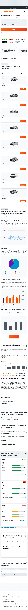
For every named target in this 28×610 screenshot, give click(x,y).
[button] (26, 7)
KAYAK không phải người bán (8, 601)
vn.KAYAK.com (5, 585)
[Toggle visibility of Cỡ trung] (17, 272)
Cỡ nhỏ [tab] (3, 355)
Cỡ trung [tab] (9, 355)
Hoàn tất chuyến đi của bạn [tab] (9, 541)
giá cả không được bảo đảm (7, 597)
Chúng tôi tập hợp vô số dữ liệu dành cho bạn (12, 604)
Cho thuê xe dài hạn (8, 552)
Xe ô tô (11, 585)
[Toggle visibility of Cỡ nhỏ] (7, 272)
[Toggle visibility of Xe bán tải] (17, 274)
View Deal (23, 88)
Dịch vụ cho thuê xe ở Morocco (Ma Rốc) (13, 586)
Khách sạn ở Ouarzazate (8, 551)
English (14, 8)
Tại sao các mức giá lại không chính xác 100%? (12, 606)
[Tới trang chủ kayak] (8, 11)
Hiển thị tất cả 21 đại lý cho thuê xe (8, 527)
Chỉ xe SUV (5, 33)
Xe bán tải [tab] (24, 355)
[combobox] (6, 18)
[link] (14, 336)
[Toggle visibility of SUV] (6, 274)
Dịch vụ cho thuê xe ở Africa (18, 585)
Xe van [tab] (18, 355)
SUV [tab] (14, 355)
